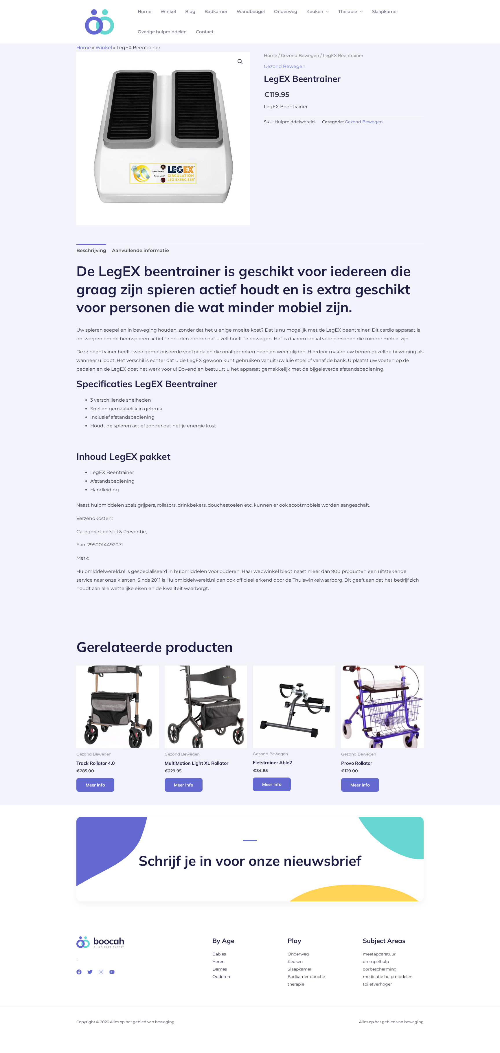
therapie (296, 984)
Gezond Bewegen (300, 55)
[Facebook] (79, 972)
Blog (190, 11)
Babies (219, 954)
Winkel (168, 11)
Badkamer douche (306, 976)
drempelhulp (376, 961)
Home (144, 11)
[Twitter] (90, 972)
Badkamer (216, 11)
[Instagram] (101, 972)
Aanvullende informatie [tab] (140, 250)
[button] (240, 61)
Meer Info (95, 785)
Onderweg (285, 11)
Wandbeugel (251, 11)
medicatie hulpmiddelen (387, 976)
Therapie (347, 11)
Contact (205, 31)
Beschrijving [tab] (91, 250)
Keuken (314, 11)
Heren (218, 961)
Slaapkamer (385, 11)
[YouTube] (112, 972)
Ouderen (221, 976)
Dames (219, 969)
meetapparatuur (379, 954)
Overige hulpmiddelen (162, 31)
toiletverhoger (377, 984)
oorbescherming (380, 969)
